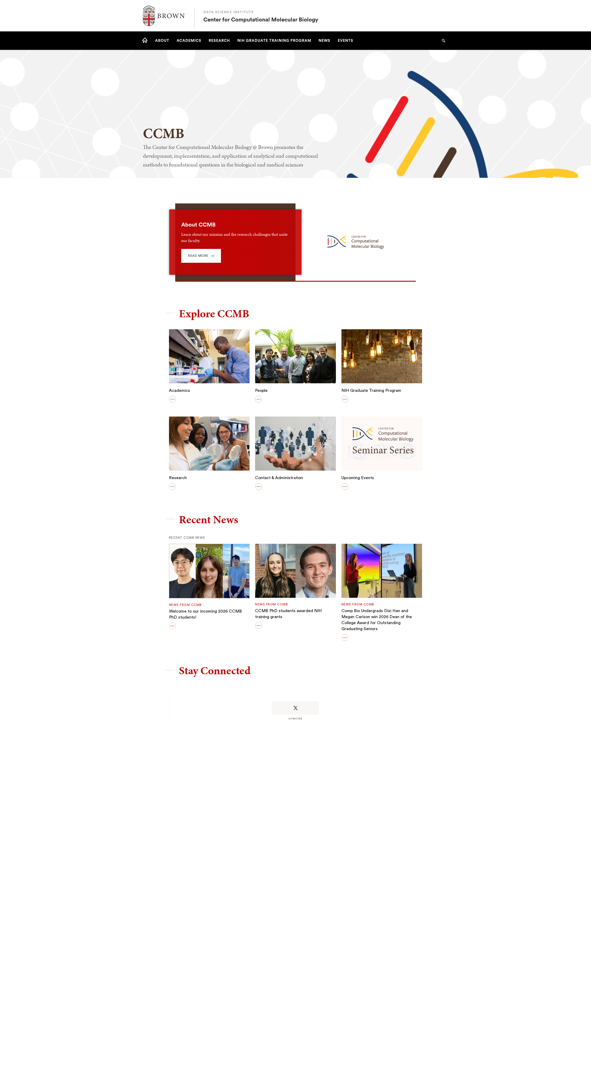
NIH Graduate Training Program (371, 390)
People (261, 390)
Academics (179, 390)
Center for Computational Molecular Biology (260, 20)
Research (178, 478)
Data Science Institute (228, 12)
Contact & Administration (279, 478)
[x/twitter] (295, 708)
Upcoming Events (357, 478)
